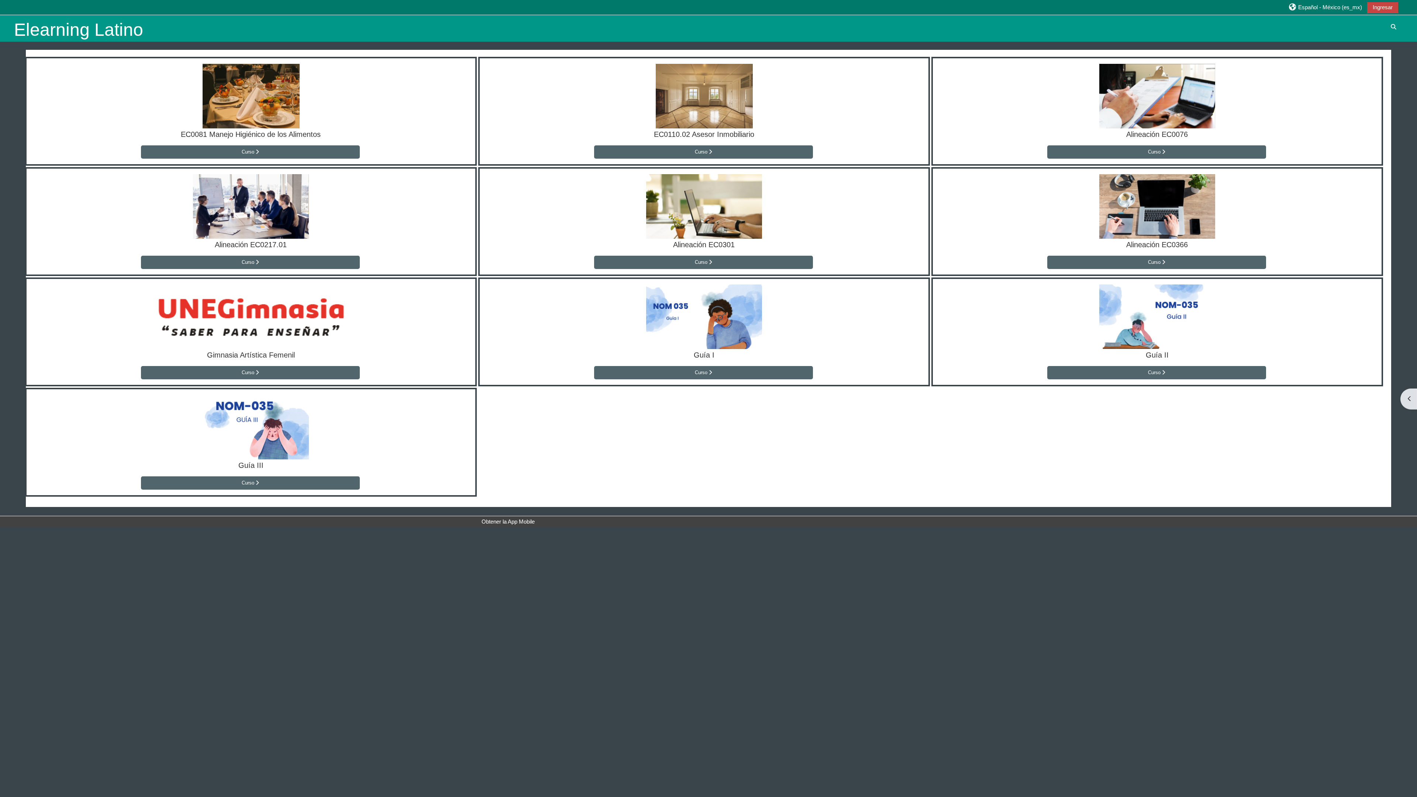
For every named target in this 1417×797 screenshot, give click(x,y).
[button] (1325, 7)
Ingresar (1383, 7)
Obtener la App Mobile (508, 521)
